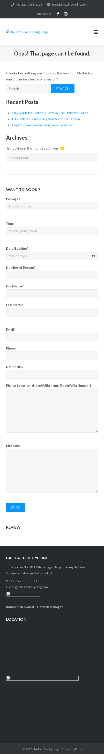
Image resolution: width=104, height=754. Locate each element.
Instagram (65, 13)
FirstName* (14, 286)
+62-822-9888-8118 (28, 4)
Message (13, 446)
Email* (10, 330)
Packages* (14, 199)
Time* (10, 224)
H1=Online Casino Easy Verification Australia (46, 119)
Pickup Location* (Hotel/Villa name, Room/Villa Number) (48, 386)
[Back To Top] (92, 742)
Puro (78, 749)
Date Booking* (17, 248)
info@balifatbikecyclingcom (28, 587)
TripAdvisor (44, 14)
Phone (11, 348)
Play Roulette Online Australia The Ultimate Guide (50, 113)
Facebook (58, 13)
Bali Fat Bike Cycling (46, 749)
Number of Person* (20, 268)
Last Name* (14, 305)
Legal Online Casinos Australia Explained (42, 125)
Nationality (14, 367)
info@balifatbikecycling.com (70, 4)
